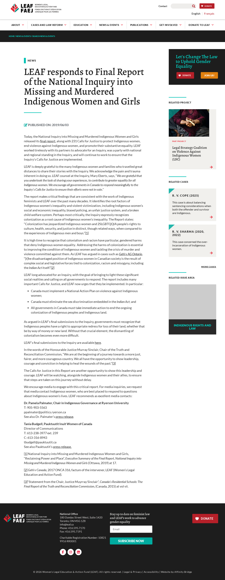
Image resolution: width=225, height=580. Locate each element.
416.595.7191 (73, 531)
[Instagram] (71, 552)
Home (12, 36)
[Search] (193, 6)
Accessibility (151, 571)
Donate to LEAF (199, 25)
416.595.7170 (76, 528)
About (15, 25)
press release (64, 417)
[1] (87, 233)
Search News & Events (43, 36)
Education (81, 25)
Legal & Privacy (133, 571)
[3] (114, 363)
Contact (163, 6)
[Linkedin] (78, 552)
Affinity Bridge (183, 571)
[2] (52, 268)
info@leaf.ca (67, 524)
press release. (62, 447)
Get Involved (168, 25)
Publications (139, 25)
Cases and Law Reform (47, 25)
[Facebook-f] (63, 552)
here (98, 343)
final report (47, 141)
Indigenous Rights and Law (192, 327)
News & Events (109, 25)
